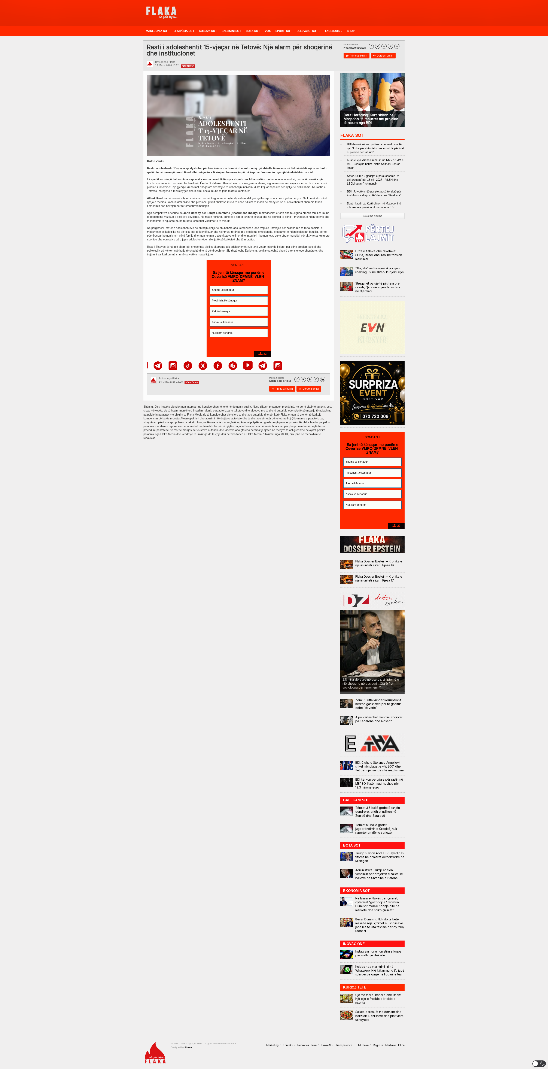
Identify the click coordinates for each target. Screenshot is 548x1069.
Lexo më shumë (372, 216)
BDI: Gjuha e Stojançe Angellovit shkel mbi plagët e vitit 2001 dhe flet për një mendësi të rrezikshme (379, 766)
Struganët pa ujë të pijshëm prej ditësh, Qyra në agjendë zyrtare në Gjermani (378, 287)
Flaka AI (326, 1045)
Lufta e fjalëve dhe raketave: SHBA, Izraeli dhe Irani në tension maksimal (378, 255)
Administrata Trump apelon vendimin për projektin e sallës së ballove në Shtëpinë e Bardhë (379, 874)
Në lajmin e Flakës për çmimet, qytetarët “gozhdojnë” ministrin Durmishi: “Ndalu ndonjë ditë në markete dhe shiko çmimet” (377, 904)
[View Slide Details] (159, 365)
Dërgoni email (383, 55)
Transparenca (343, 1045)
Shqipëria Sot (184, 31)
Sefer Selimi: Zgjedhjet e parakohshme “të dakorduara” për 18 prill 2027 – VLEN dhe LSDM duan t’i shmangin (373, 179)
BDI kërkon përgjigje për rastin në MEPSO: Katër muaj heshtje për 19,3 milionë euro (379, 783)
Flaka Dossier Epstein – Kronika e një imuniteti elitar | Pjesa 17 (378, 578)
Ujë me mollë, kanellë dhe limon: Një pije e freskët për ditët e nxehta (378, 998)
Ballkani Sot (231, 31)
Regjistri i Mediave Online (389, 1045)
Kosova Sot (208, 31)
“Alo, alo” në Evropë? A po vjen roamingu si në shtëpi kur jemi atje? (380, 270)
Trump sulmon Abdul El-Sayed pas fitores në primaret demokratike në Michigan (379, 857)
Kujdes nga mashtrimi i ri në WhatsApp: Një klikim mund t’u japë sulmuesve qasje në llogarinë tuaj (379, 970)
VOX (268, 31)
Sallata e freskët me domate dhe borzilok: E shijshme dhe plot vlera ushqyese (379, 1015)
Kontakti (288, 1045)
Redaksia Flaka (307, 1045)
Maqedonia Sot (157, 31)
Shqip (351, 31)
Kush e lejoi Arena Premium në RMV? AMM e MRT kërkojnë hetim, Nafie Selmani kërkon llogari (375, 163)
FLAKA (188, 1047)
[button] (539, 1063)
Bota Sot (253, 31)
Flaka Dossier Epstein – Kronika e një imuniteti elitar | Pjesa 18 (378, 563)
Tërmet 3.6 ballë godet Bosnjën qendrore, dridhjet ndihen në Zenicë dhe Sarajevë (377, 811)
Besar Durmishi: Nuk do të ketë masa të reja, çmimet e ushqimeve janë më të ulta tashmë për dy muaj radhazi (379, 925)
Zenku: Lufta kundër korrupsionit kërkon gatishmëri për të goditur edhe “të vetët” (378, 704)
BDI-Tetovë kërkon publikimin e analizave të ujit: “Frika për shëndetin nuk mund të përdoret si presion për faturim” (375, 148)
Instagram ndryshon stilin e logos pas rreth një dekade (378, 953)
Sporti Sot (283, 31)
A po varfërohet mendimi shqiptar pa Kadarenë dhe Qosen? (378, 719)
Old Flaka (363, 1045)
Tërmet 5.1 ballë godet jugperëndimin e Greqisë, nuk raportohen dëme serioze (376, 828)
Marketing (272, 1045)
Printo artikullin (356, 55)
